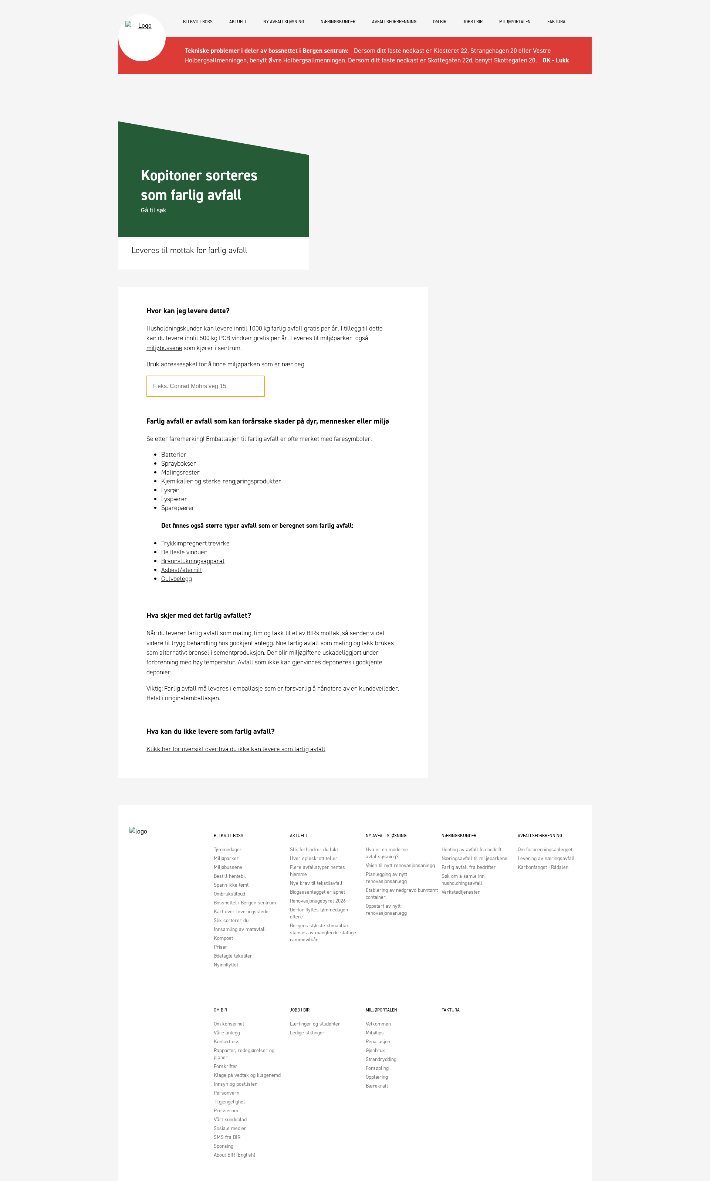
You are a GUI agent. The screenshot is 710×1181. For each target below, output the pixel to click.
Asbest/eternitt (181, 569)
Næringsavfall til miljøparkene (474, 858)
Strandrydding (381, 1059)
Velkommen (378, 1023)
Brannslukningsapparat (192, 561)
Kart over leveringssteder (242, 911)
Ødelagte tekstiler (233, 955)
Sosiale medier (230, 1128)
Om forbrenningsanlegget (545, 849)
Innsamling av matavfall (240, 929)
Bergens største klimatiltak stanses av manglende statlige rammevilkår (323, 932)
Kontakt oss (227, 1041)
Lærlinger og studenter (315, 1023)
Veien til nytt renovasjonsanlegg (400, 865)
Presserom (226, 1110)
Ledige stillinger (307, 1032)
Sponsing (223, 1146)
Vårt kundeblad (230, 1119)
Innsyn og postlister (235, 1084)
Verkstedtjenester (461, 892)
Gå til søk (153, 210)
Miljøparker (226, 858)
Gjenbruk (375, 1050)
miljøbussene (164, 347)
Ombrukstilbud (229, 893)
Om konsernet (229, 1023)
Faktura (556, 22)
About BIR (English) (234, 1154)
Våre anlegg (227, 1032)
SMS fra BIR (227, 1137)
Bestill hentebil (230, 876)
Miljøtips (375, 1032)
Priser (220, 947)
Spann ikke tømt (231, 885)
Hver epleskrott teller (314, 858)
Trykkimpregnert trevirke (195, 543)
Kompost (223, 938)
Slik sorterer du (231, 920)
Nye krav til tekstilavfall (316, 883)
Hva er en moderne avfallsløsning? (387, 853)
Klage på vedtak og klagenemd (247, 1075)
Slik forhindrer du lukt (314, 849)
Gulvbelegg (176, 578)
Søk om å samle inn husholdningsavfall (463, 880)
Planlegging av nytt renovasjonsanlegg (386, 878)
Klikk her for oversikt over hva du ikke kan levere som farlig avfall (235, 748)
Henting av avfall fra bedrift (471, 849)
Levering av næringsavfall (546, 858)
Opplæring (377, 1077)
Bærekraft (377, 1085)
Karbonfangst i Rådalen (543, 867)
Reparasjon (378, 1041)
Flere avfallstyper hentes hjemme (317, 871)
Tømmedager (228, 849)
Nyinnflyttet (226, 964)
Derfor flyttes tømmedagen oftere (319, 913)
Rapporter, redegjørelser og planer (244, 1054)
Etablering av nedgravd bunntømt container (402, 894)
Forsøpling (377, 1068)
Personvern (226, 1092)
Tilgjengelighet (229, 1101)
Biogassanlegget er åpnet (317, 892)
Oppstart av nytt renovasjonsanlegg (386, 910)
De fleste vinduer (184, 552)
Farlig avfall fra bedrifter (469, 867)
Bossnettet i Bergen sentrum (245, 902)
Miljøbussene (228, 867)
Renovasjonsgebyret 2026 (318, 900)
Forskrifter (225, 1066)
